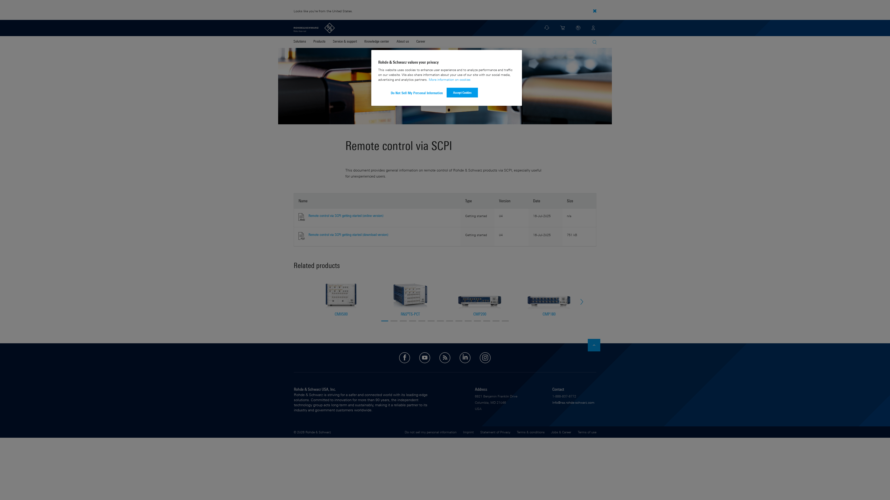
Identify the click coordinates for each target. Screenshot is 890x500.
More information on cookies (449, 79)
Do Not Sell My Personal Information (417, 93)
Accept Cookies (462, 92)
